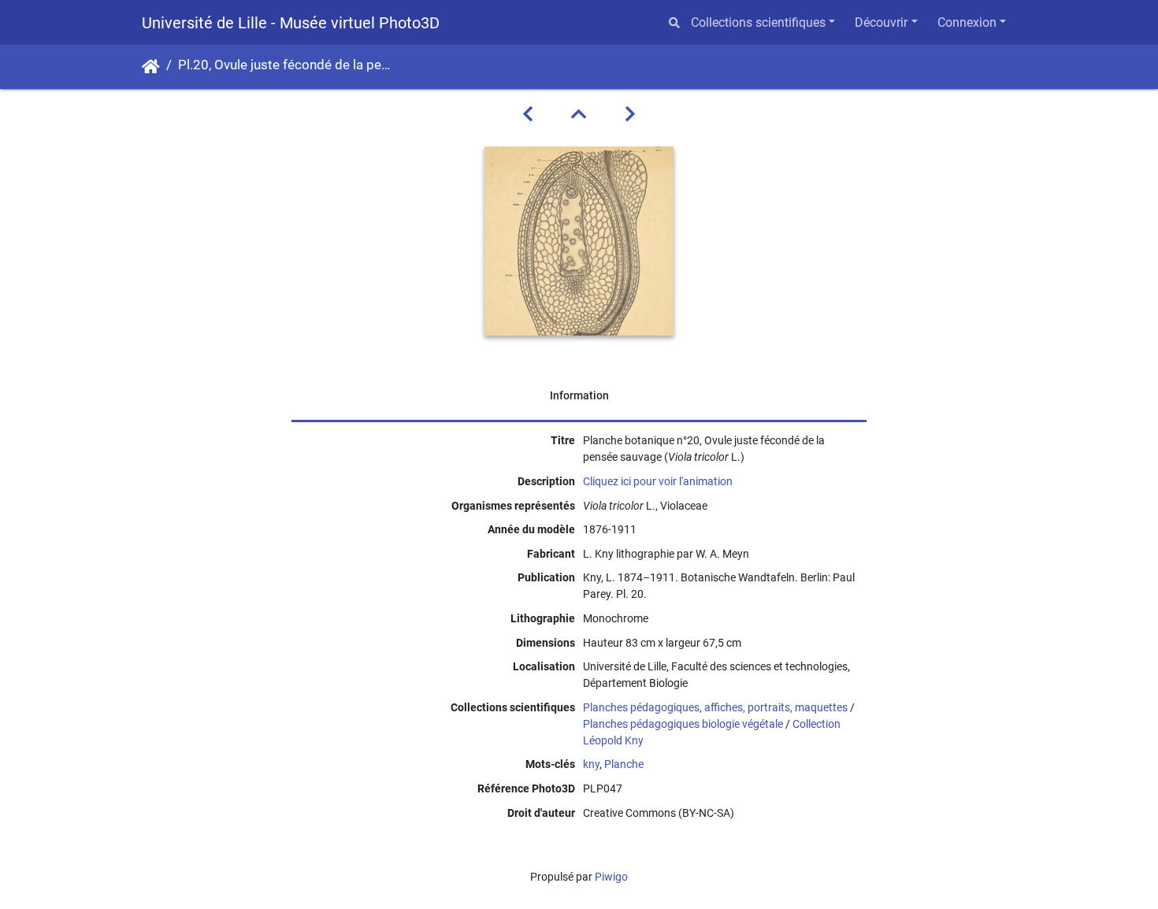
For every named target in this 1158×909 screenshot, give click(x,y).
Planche (624, 764)
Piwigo (611, 876)
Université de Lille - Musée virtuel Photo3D (291, 22)
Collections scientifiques (758, 22)
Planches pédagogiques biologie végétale (683, 724)
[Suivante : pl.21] (630, 114)
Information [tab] (579, 395)
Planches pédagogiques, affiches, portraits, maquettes (715, 707)
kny (591, 764)
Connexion (967, 22)
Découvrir (881, 22)
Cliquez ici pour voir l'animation (658, 481)
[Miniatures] (579, 114)
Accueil (151, 67)
